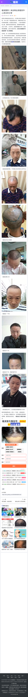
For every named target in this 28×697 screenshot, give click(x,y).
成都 (8, 677)
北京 (8, 675)
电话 (3, 458)
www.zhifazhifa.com (6, 681)
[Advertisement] (14, 613)
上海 (11, 675)
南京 (23, 675)
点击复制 (15, 424)
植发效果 (7, 5)
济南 (19, 677)
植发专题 (15, 683)
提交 (14, 466)
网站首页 (2, 5)
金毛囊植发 (12, 679)
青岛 (16, 677)
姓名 (3, 455)
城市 (3, 462)
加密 (12, 41)
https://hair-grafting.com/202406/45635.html (11, 494)
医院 (3, 448)
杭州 (12, 677)
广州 (15, 675)
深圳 (19, 675)
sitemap (17, 688)
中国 (4, 675)
